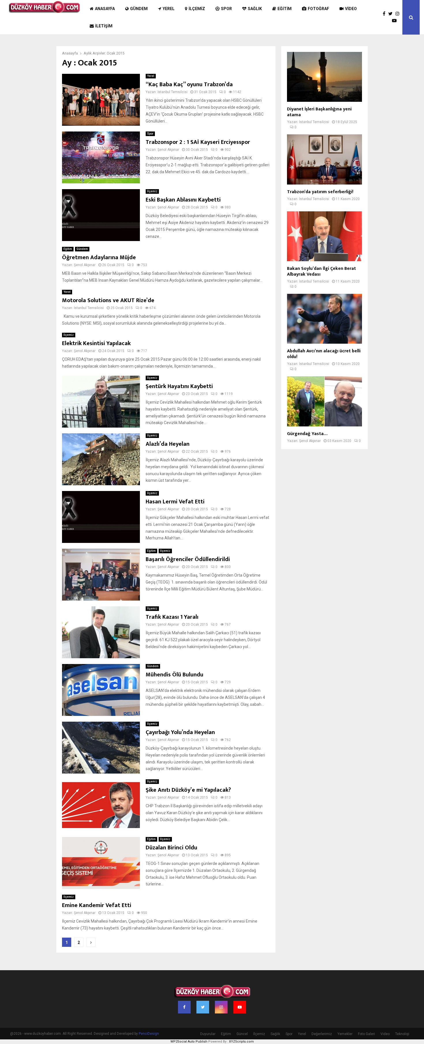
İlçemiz (197, 8)
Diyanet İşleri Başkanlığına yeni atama (319, 112)
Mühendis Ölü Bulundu (174, 675)
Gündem (139, 8)
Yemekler (344, 1034)
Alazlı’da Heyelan (168, 444)
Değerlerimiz (322, 1034)
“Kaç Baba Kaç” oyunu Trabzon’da (189, 84)
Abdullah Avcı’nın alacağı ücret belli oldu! (324, 354)
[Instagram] (398, 13)
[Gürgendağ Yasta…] (324, 401)
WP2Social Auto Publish (188, 1041)
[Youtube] (395, 20)
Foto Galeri (366, 1034)
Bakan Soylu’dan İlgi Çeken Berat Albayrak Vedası (321, 271)
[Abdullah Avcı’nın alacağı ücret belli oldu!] (324, 319)
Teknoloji (402, 1034)
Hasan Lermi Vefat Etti (175, 502)
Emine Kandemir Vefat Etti (96, 905)
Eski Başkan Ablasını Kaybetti (183, 200)
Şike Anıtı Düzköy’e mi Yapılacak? (188, 790)
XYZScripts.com (241, 1041)
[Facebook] (385, 13)
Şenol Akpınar (168, 150)
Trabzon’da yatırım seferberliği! (320, 192)
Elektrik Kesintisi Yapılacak (96, 343)
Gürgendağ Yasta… (307, 434)
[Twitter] (391, 13)
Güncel (242, 1034)
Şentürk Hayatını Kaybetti (179, 386)
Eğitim (284, 8)
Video (351, 8)
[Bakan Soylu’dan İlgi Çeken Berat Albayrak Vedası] (324, 236)
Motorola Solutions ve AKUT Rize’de (108, 300)
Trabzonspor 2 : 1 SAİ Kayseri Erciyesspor (198, 142)
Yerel (169, 8)
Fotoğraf (318, 8)
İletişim (103, 26)
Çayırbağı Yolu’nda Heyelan (180, 732)
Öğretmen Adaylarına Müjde (99, 257)
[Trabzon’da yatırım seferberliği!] (324, 159)
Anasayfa (105, 8)
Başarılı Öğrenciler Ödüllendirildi (188, 559)
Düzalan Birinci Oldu (171, 848)
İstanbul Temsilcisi (172, 92)
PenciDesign (149, 1034)
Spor (226, 8)
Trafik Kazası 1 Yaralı (172, 617)
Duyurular (207, 1034)
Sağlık (255, 8)
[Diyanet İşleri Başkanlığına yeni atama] (324, 77)
